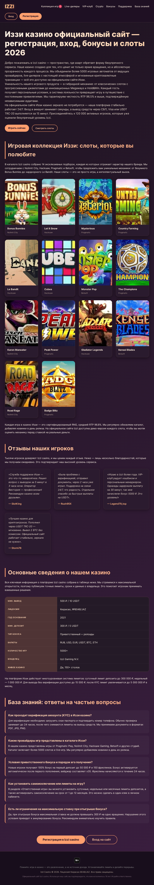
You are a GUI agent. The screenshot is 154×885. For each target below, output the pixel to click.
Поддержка (125, 6)
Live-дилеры (72, 6)
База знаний (142, 6)
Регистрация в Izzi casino (61, 839)
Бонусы (110, 6)
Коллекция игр (51, 6)
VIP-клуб (87, 6)
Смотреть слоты (44, 128)
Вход (11, 16)
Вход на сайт (101, 839)
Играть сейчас (17, 127)
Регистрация (30, 16)
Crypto (99, 6)
